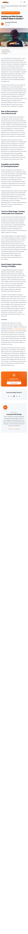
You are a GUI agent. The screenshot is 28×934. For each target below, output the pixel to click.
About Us (12, 429)
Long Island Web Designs (19, 328)
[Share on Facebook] (8, 396)
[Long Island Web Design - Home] (5, 2)
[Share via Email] (16, 396)
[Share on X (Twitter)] (11, 396)
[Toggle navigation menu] (24, 2)
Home (2, 6)
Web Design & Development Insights (10, 12)
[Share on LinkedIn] (14, 396)
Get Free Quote (14, 383)
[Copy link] (19, 396)
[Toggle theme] (21, 2)
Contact (18, 429)
